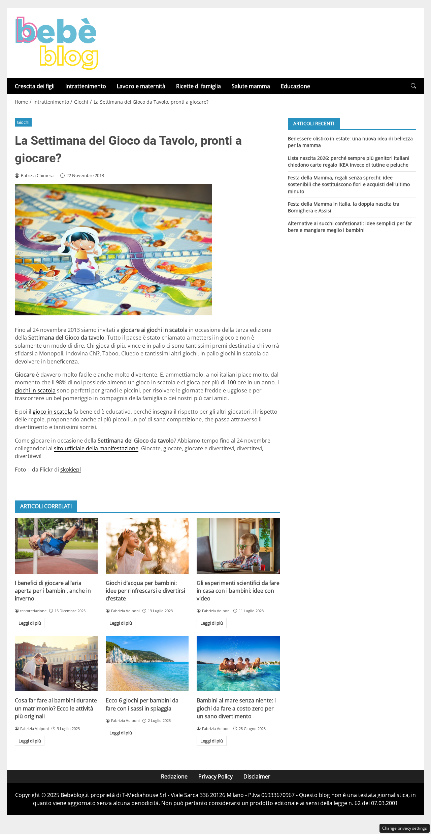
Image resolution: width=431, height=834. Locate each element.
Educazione (295, 86)
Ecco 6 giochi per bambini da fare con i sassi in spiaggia (142, 704)
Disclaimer (256, 776)
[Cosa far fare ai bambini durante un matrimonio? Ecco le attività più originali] (56, 663)
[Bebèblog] (56, 42)
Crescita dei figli (35, 86)
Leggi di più (30, 623)
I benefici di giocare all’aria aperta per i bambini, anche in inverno (53, 590)
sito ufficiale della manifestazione (96, 448)
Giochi (23, 122)
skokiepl (70, 469)
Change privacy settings (404, 828)
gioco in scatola (52, 411)
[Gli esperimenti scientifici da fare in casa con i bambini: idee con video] (238, 546)
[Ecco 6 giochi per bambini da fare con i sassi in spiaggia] (147, 663)
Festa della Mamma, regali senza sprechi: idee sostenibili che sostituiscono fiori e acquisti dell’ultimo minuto (349, 184)
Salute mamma (251, 86)
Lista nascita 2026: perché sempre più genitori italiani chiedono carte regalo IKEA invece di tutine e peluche (348, 161)
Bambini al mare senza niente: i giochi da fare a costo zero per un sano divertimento (236, 708)
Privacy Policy (215, 776)
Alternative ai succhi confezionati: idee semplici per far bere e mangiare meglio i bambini (350, 226)
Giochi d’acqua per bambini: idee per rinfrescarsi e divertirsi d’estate (145, 590)
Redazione (174, 776)
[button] (413, 86)
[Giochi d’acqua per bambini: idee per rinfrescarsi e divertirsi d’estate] (147, 546)
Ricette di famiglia (198, 86)
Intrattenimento (85, 86)
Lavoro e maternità (141, 86)
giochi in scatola (35, 390)
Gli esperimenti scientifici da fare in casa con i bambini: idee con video (238, 590)
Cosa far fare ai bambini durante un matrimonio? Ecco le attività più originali (56, 708)
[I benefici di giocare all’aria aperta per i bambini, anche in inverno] (56, 546)
